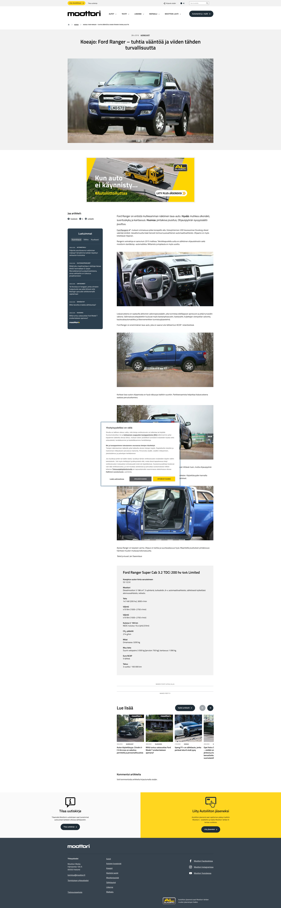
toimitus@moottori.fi (76, 875)
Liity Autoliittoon (75, 3)
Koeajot (109, 868)
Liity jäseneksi (209, 829)
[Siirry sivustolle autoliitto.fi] (169, 900)
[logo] (84, 15)
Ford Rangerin (122, 230)
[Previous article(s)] (202, 708)
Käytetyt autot (112, 872)
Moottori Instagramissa (203, 867)
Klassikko (158, 744)
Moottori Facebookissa (203, 861)
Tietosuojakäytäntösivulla (122, 469)
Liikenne (109, 887)
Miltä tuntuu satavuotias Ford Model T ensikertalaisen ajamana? (83, 317)
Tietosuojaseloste (75, 892)
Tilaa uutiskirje (92, 3)
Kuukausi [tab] (95, 239)
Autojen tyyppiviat (113, 863)
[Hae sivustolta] (207, 3)
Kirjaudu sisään (171, 3)
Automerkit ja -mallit (200, 13)
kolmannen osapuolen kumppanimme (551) (141, 435)
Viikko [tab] (86, 239)
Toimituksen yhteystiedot (78, 880)
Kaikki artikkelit (184, 708)
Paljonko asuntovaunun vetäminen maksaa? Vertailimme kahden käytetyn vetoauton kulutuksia (83, 253)
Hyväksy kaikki (164, 479)
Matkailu (109, 891)
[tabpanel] (85, 284)
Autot (108, 858)
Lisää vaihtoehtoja (117, 479)
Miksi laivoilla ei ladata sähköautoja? (82, 305)
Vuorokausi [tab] (76, 239)
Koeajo (76, 25)
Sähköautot (111, 882)
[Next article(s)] (210, 708)
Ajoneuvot (145, 35)
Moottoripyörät (112, 877)
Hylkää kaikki (140, 479)
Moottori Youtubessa (202, 873)
